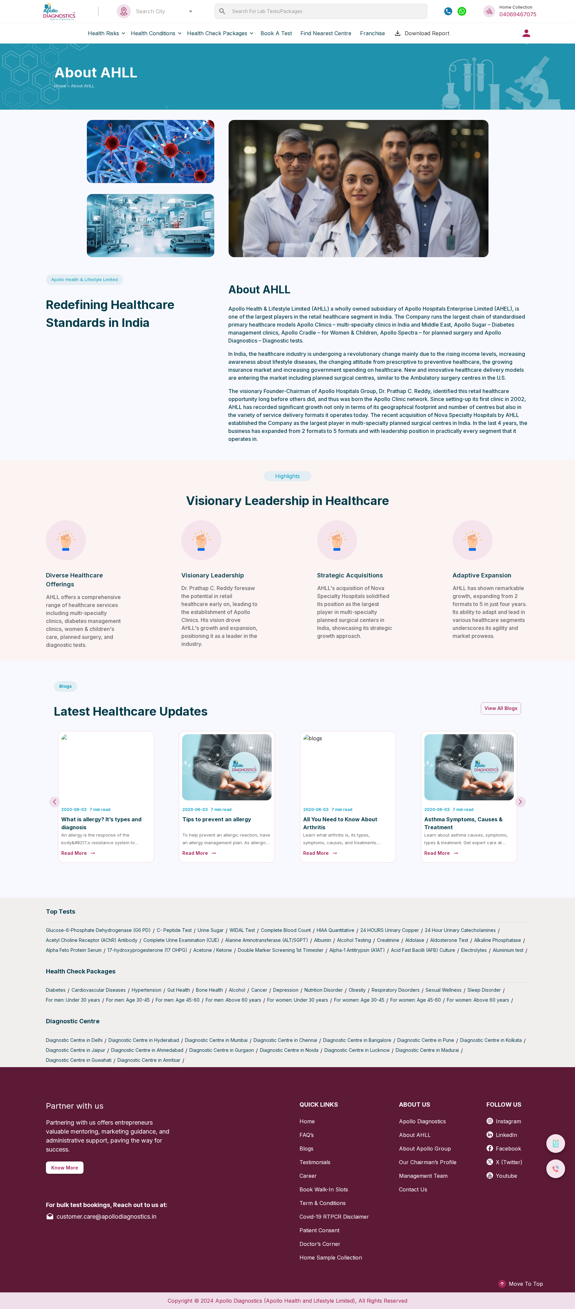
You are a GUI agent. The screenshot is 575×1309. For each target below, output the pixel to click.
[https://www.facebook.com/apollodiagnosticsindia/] (491, 1146)
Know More (64, 1167)
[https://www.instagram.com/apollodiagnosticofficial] (491, 1118)
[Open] (190, 11)
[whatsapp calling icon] (462, 11)
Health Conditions (153, 33)
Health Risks (103, 33)
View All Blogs (500, 708)
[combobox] (162, 11)
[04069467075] (448, 11)
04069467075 (517, 14)
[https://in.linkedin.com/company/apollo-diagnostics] (491, 1132)
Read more (74, 853)
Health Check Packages (217, 33)
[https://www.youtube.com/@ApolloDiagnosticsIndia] (491, 1173)
